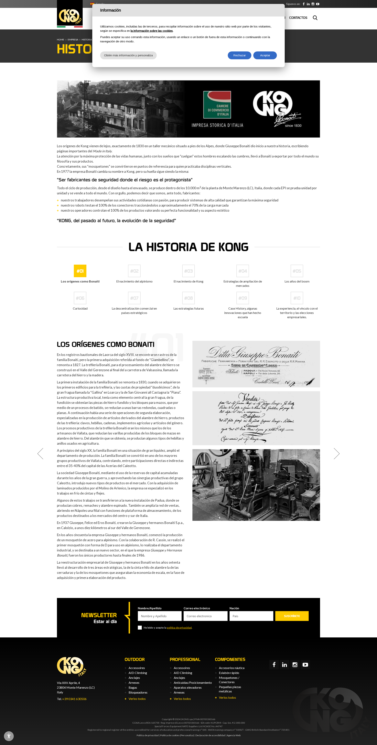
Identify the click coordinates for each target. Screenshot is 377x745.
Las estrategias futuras (188, 308)
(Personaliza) (187, 735)
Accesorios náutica (231, 668)
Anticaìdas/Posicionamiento (193, 682)
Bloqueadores (138, 692)
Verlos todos (137, 698)
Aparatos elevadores (188, 687)
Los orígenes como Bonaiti (80, 281)
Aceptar (265, 55)
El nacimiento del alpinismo (134, 281)
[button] (40, 454)
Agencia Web (234, 735)
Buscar (315, 18)
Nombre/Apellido (149, 608)
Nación (234, 608)
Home (60, 39)
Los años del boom (297, 281)
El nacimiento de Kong (188, 281)
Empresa (73, 39)
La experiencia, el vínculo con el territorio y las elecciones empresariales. (297, 312)
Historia (87, 39)
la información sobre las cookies (152, 30)
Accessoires (137, 668)
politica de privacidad (179, 627)
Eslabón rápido (229, 673)
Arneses (134, 682)
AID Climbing (138, 673)
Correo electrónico (197, 608)
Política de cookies (170, 735)
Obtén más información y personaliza (128, 55)
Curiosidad (80, 308)
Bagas (133, 687)
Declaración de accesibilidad (210, 735)
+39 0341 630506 (74, 699)
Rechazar (239, 55)
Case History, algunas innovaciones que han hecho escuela (242, 312)
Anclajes (134, 677)
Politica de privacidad (148, 735)
